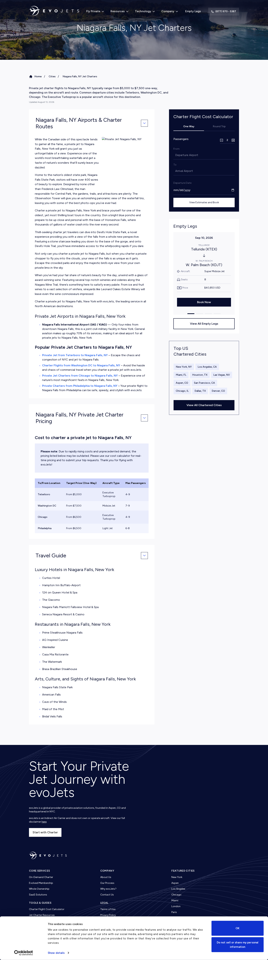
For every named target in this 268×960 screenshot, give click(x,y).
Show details (56, 953)
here (44, 821)
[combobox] (175, 155)
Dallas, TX (200, 390)
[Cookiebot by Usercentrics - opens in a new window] (24, 953)
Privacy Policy (108, 915)
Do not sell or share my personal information (237, 944)
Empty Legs (193, 11)
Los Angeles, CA (207, 366)
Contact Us (107, 894)
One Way (188, 126)
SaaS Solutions (38, 894)
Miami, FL (181, 374)
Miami (174, 900)
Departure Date (182, 182)
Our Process (107, 883)
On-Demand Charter (41, 877)
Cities (52, 76)
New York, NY (184, 366)
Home (38, 76)
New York (176, 877)
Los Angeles (178, 888)
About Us (105, 877)
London (175, 906)
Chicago (176, 894)
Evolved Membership (41, 883)
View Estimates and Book (204, 202)
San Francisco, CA (204, 382)
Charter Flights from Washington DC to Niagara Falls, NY (81, 365)
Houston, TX (199, 374)
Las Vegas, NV (221, 374)
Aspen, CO (182, 382)
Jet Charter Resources (42, 915)
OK (237, 928)
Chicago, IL (182, 390)
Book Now (204, 302)
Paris (174, 912)
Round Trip (219, 126)
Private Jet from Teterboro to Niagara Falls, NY (75, 355)
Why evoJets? (108, 888)
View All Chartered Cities (204, 405)
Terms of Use (107, 909)
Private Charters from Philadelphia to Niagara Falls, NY (79, 385)
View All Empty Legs (204, 323)
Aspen (175, 883)
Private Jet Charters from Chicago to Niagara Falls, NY (80, 375)
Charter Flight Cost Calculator (46, 909)
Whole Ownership (39, 888)
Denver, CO (218, 390)
